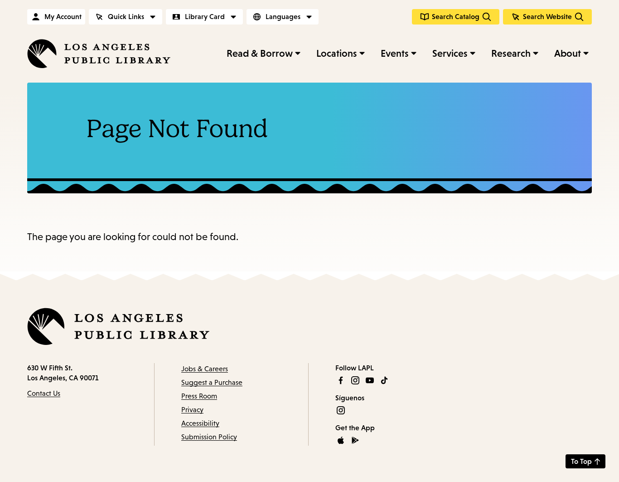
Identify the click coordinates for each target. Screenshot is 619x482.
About (567, 53)
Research (511, 53)
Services (450, 53)
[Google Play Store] (355, 440)
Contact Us (43, 393)
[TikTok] (384, 380)
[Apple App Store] (340, 440)
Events (395, 53)
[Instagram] (355, 380)
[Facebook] (340, 380)
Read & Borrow (260, 53)
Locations (336, 53)
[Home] (98, 53)
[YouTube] (369, 380)
